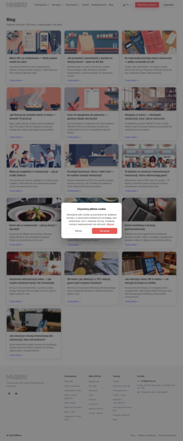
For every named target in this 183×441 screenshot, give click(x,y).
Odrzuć (78, 231)
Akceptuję (104, 231)
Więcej (110, 224)
